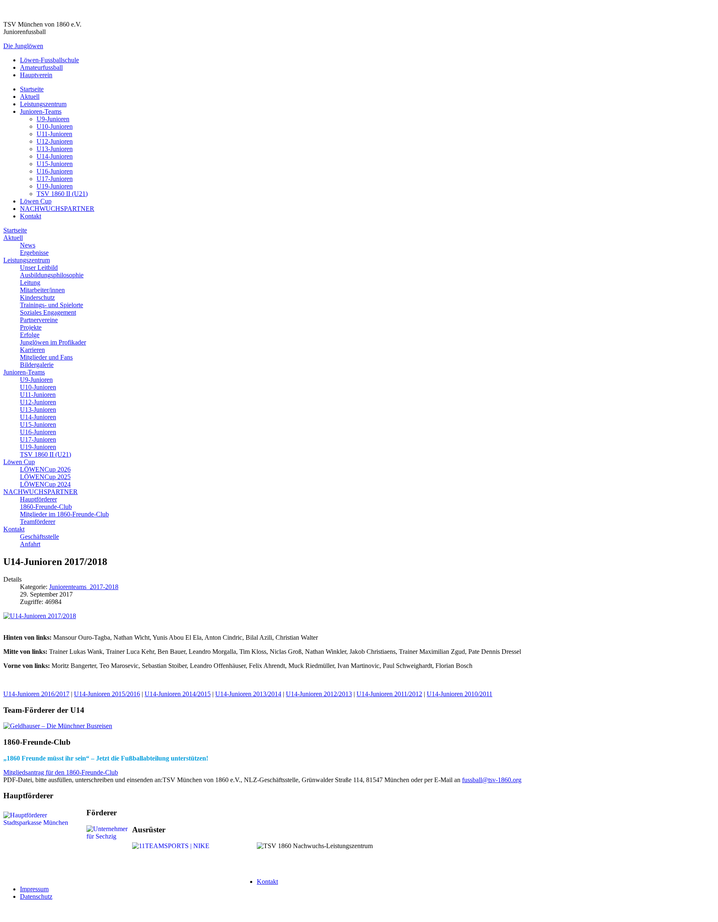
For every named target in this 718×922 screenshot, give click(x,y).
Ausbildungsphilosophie (52, 275)
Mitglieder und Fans (46, 357)
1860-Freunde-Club (46, 506)
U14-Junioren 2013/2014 (248, 693)
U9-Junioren (53, 118)
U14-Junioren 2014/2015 (178, 693)
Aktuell (29, 96)
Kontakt (30, 216)
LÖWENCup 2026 (45, 469)
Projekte (31, 327)
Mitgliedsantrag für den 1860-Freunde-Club (60, 772)
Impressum (34, 889)
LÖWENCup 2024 (45, 484)
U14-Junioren (55, 156)
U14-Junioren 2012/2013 (319, 693)
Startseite (32, 89)
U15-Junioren (55, 163)
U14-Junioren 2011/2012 (389, 693)
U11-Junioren (54, 133)
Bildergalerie (37, 364)
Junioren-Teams (40, 111)
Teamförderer (37, 521)
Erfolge (29, 334)
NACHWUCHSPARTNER (57, 208)
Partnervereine (39, 319)
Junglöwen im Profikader (53, 342)
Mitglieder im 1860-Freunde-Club (64, 514)
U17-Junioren (55, 178)
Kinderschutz (37, 297)
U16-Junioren (55, 171)
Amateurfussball (41, 67)
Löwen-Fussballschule (49, 60)
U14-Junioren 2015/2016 (107, 693)
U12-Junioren (55, 141)
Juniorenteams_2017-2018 (83, 586)
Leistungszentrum (43, 104)
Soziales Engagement (48, 312)
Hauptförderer (38, 499)
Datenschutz (36, 896)
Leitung (30, 282)
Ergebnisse (34, 252)
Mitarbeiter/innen (42, 289)
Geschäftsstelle (39, 536)
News (27, 245)
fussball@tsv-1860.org (491, 779)
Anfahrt (30, 544)
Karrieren (32, 349)
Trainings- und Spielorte (51, 304)
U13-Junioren (55, 148)
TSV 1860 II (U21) (62, 193)
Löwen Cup (36, 201)
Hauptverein (36, 74)
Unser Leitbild (39, 267)
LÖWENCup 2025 (45, 476)
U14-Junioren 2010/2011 (459, 693)
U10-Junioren (55, 126)
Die (23, 45)
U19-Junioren (55, 186)
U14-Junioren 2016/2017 (36, 693)
